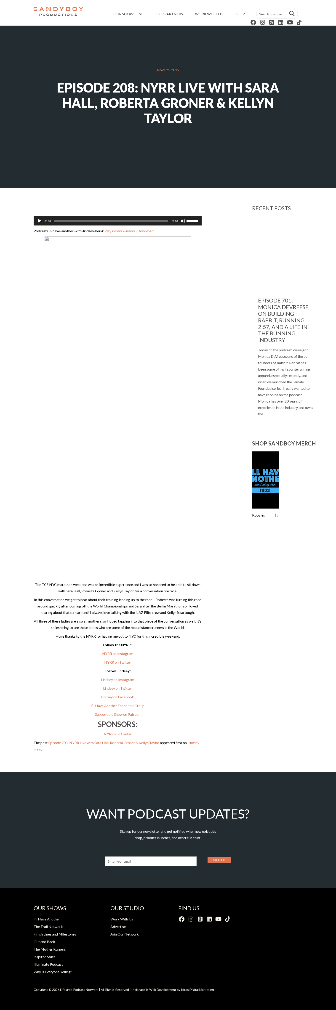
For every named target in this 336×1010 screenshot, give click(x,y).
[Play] (39, 221)
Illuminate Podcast (48, 964)
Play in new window (119, 231)
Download (145, 231)
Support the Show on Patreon (117, 714)
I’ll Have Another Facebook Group (117, 705)
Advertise (118, 926)
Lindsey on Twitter (117, 688)
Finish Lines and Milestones (55, 934)
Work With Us (209, 14)
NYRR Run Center (118, 734)
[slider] (193, 220)
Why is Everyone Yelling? (53, 972)
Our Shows (124, 14)
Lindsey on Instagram (117, 679)
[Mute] (183, 221)
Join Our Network (124, 934)
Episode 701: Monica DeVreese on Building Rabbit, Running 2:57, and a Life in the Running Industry (283, 320)
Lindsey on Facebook (118, 697)
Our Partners (169, 14)
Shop (240, 14)
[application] (118, 220)
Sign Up (219, 860)
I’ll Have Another (47, 919)
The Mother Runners (50, 949)
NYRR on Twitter (117, 662)
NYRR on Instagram (117, 653)
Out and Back (44, 941)
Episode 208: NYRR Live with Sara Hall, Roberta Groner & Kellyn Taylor (103, 742)
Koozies (258, 515)
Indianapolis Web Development (153, 989)
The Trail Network (48, 926)
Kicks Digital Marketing (197, 989)
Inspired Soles (44, 956)
